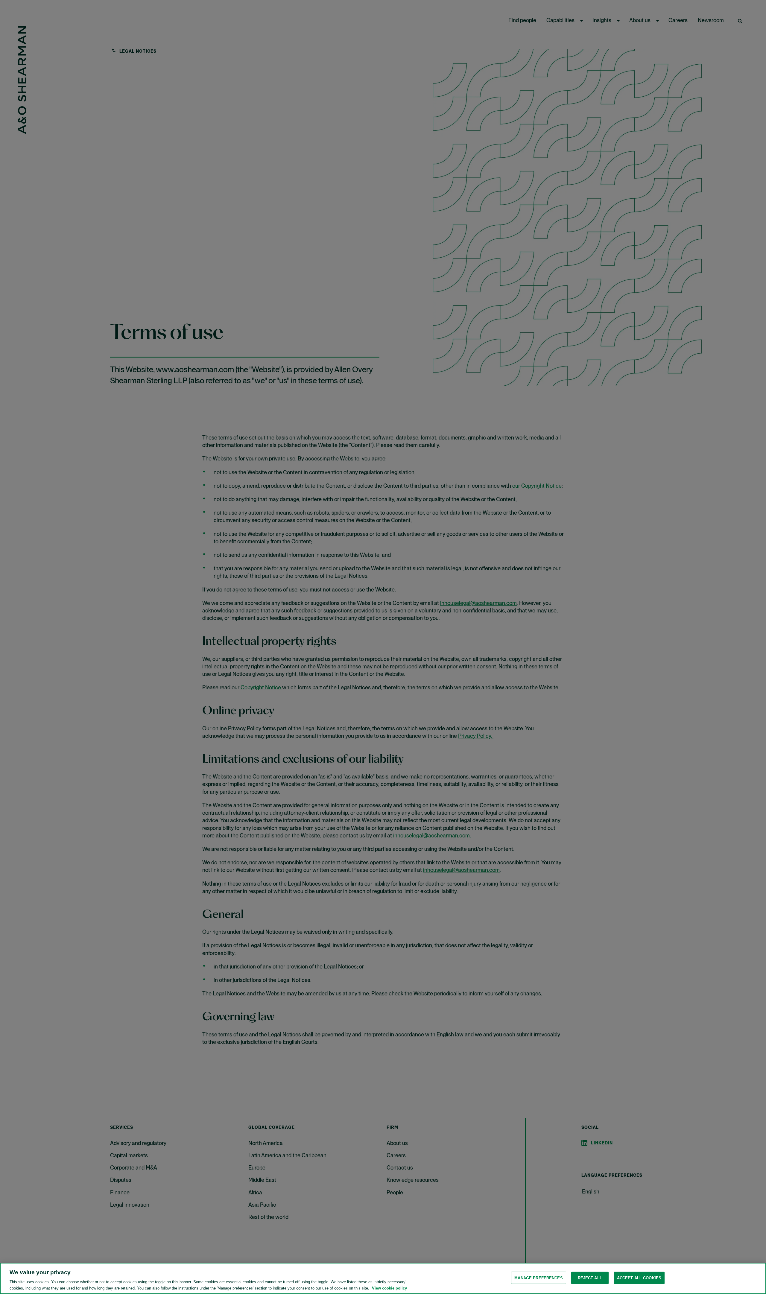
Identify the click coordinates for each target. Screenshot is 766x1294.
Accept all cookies (639, 1278)
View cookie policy (389, 1288)
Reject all (590, 1278)
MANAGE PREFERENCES (538, 1278)
